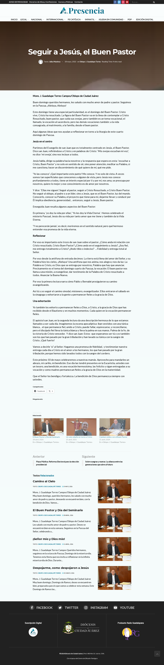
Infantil (89, 19)
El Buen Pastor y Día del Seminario (46, 437)
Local (23, 19)
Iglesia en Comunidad (111, 19)
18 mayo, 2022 (70, 62)
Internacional (54, 19)
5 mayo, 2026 (67, 486)
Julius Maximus (54, 62)
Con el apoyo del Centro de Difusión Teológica (82, 658)
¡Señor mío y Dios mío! (49, 539)
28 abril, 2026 (68, 515)
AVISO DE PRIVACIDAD (18, 2)
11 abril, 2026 (68, 544)
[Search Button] (153, 2)
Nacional (36, 19)
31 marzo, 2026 (68, 573)
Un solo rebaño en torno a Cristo (79, 437)
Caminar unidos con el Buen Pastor (113, 437)
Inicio (14, 19)
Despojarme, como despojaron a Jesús (61, 568)
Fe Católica (74, 19)
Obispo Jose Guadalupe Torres (49, 486)
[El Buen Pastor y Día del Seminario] (48, 427)
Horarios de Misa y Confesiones (43, 2)
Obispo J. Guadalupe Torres (90, 62)
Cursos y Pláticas (65, 2)
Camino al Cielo (44, 481)
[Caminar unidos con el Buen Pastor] (114, 427)
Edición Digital (144, 19)
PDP (130, 19)
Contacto (78, 2)
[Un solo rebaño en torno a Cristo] (81, 427)
